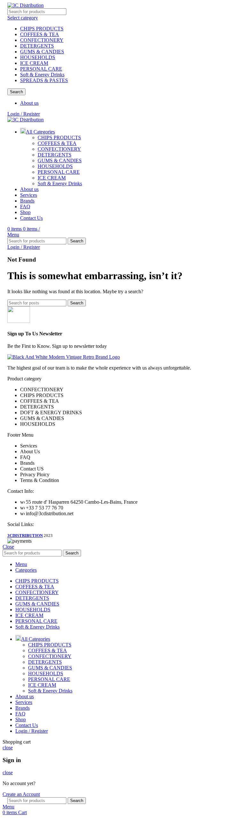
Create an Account (21, 794)
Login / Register (31, 731)
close (8, 747)
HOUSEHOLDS (37, 57)
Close (8, 546)
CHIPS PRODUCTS (41, 28)
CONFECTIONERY (41, 40)
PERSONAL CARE (41, 69)
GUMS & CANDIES (42, 51)
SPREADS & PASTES (44, 80)
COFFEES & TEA (39, 34)
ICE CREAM (34, 63)
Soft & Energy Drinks (42, 74)
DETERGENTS (37, 46)
